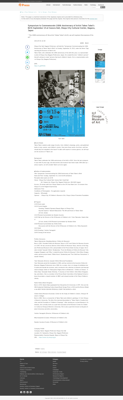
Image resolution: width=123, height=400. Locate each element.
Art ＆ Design (43, 352)
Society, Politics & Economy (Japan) (30, 386)
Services (55, 363)
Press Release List (30, 12)
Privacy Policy (84, 361)
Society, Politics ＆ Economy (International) (32, 388)
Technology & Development (60, 378)
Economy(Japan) (61, 352)
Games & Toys (24, 363)
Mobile (86, 5)
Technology (93, 5)
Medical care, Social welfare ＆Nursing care (32, 374)
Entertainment (56, 5)
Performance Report (58, 374)
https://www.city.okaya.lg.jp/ (47, 337)
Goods (54, 361)
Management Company (86, 359)
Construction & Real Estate (27, 368)
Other (54, 384)
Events (43, 348)
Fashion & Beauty (77, 5)
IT (20, 361)
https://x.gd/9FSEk (40, 66)
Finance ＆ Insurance (26, 370)
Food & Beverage (66, 5)
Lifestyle (48, 5)
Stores (54, 365)
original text (93, 19)
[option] (100, 60)
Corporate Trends (57, 372)
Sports (22, 380)
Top (22, 12)
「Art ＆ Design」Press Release (47, 12)
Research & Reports (58, 376)
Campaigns (56, 370)
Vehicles (22, 365)
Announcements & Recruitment (61, 380)
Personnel (55, 382)
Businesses (101, 5)
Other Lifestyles (52, 352)
